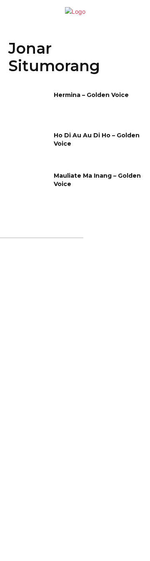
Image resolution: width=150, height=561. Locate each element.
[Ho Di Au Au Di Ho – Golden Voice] (28, 145)
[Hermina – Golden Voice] (28, 105)
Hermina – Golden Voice (91, 95)
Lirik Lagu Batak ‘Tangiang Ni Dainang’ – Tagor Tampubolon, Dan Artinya (78, 382)
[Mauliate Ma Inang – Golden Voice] (28, 186)
